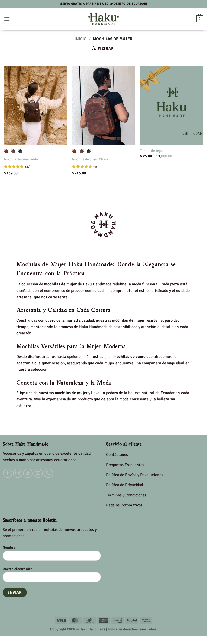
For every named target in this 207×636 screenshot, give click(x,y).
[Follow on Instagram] (17, 473)
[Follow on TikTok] (28, 473)
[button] (7, 19)
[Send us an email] (38, 473)
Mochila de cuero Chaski (90, 159)
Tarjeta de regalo (152, 150)
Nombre (9, 547)
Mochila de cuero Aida (21, 159)
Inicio (81, 38)
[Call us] (48, 473)
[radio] (6, 151)
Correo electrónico (18, 569)
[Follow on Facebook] (7, 473)
